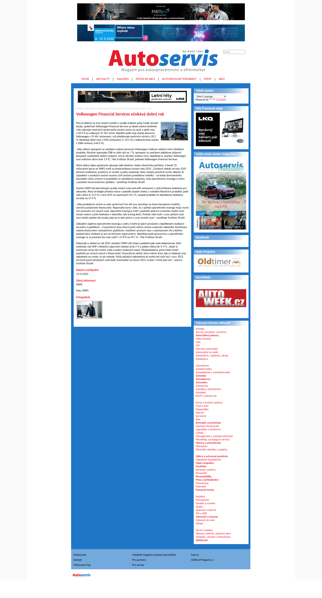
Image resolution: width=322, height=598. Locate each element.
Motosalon (201, 446)
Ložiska (199, 433)
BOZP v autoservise (206, 396)
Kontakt (78, 560)
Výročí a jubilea (204, 530)
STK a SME (201, 513)
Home (85, 79)
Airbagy (200, 329)
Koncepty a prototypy (208, 423)
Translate (221, 100)
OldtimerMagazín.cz (202, 560)
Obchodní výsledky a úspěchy (211, 449)
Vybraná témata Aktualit (213, 323)
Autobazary (202, 359)
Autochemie (202, 365)
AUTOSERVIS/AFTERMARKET (179, 79)
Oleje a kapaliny (205, 463)
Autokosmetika (204, 369)
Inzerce (195, 555)
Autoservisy (202, 386)
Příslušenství (202, 500)
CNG (198, 342)
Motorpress (80, 555)
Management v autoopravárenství (214, 436)
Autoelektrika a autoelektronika (213, 372)
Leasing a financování (207, 426)
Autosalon (201, 382)
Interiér (200, 412)
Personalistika (203, 476)
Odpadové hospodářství (208, 459)
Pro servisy (138, 565)
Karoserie (201, 416)
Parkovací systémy (206, 470)
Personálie (201, 473)
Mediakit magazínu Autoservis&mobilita (154, 555)
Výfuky (199, 523)
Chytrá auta (202, 406)
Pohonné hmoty (205, 490)
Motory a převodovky (208, 443)
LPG (198, 345)
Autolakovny (203, 379)
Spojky (199, 506)
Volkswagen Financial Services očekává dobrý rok (124, 108)
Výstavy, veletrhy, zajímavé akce (213, 533)
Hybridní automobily (207, 349)
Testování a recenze (207, 517)
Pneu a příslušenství (207, 480)
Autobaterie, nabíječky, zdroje (212, 355)
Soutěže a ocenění (205, 503)
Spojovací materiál (206, 510)
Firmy (208, 79)
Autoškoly (201, 392)
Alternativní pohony (207, 335)
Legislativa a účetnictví (208, 429)
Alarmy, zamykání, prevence (211, 332)
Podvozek (201, 486)
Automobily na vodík (207, 352)
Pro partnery (139, 560)
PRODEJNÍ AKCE (145, 79)
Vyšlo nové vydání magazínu (215, 154)
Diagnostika (202, 409)
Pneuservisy (202, 483)
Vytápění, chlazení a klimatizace (213, 537)
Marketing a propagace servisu (212, 439)
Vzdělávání (202, 540)
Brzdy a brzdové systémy (209, 402)
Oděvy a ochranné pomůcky (212, 456)
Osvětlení (201, 466)
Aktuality (103, 79)
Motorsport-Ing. (82, 565)
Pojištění (200, 496)
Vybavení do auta (205, 520)
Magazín (123, 79)
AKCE (222, 79)
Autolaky (201, 376)
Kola (198, 419)
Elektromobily (203, 339)
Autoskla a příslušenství (208, 389)
